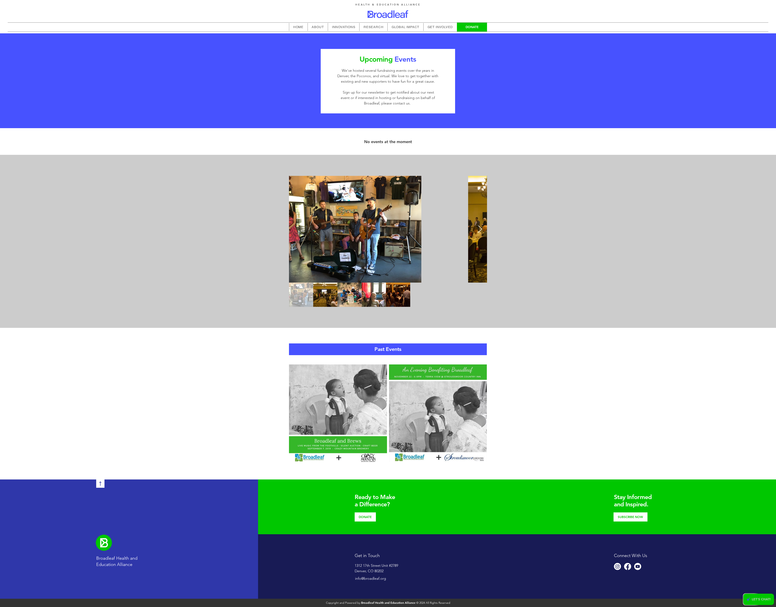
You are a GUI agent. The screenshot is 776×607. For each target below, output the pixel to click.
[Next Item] (480, 229)
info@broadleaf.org (370, 578)
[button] (343, 27)
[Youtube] (637, 566)
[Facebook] (627, 566)
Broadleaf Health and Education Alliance (388, 603)
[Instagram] (617, 566)
